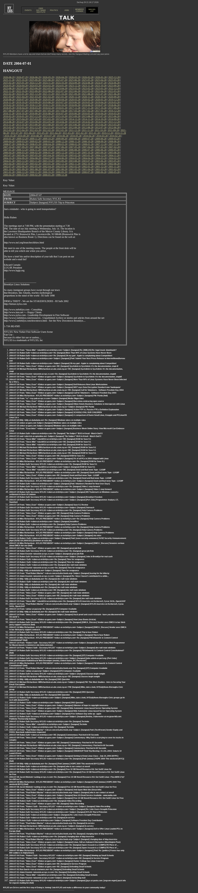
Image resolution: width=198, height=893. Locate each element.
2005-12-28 (61, 152)
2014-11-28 (87, 119)
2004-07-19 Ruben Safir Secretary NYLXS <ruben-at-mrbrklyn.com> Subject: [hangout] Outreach (51, 507)
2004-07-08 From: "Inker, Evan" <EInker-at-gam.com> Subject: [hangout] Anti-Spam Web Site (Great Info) (55, 790)
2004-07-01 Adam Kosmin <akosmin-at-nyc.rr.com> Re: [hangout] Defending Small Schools (49, 872)
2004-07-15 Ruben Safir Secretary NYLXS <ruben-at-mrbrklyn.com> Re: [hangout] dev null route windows (55, 598)
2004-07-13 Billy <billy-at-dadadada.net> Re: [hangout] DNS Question (39, 679)
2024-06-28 (114, 83)
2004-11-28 (114, 155)
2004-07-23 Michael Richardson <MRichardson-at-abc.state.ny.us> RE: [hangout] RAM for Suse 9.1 (52, 447)
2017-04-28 (61, 110)
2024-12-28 (35, 83)
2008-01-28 (87, 144)
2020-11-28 (87, 97)
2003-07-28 (87, 161)
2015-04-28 (22, 119)
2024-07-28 (100, 83)
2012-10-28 (61, 127)
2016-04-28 (100, 113)
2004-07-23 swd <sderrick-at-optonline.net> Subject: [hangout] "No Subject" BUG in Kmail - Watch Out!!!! (55, 436)
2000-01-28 (48, 175)
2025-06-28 (74, 80)
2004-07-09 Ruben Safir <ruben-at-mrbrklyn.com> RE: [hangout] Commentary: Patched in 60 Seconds (54, 735)
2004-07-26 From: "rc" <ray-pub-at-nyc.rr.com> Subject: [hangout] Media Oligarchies (46, 398)
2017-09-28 (114, 108)
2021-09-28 (74, 94)
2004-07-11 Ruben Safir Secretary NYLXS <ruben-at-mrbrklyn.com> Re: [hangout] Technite (49, 721)
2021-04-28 (22, 97)
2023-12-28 (74, 85)
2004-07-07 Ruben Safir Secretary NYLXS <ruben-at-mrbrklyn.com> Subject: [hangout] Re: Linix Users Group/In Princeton (62, 809)
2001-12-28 (101, 166)
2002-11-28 (74, 163)
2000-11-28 (35, 172)
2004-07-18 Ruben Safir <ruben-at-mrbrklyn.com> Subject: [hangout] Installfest (44, 521)
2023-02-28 (87, 88)
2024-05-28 (9, 85)
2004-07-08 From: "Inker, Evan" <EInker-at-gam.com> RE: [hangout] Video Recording (46, 804)
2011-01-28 (94, 133)
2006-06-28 (100, 150)
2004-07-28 (48, 158)
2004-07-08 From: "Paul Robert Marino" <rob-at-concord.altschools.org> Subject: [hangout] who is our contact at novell (61, 792)
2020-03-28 (74, 99)
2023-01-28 (101, 88)
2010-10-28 (10, 136)
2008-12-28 (61, 141)
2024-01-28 (61, 85)
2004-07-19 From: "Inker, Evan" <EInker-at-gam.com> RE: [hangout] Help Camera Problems (49, 513)
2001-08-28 (35, 169)
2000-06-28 (100, 172)
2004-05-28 (74, 158)
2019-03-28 (114, 102)
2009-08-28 (74, 138)
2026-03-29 (74, 77)
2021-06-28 (114, 94)
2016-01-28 (22, 116)
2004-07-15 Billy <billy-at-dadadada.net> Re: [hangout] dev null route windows (43, 579)
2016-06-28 (74, 113)
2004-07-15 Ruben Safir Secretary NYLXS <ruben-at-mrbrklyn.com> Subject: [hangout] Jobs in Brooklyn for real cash (60, 556)
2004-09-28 (22, 158)
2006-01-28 (48, 152)
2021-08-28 (87, 94)
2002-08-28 (114, 163)
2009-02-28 (35, 141)
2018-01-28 (61, 108)
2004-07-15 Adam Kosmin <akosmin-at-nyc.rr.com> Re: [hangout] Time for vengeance (47, 568)
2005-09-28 (100, 152)
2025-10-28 (22, 80)
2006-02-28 (35, 152)
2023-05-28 (48, 88)
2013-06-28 (74, 124)
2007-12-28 (101, 144)
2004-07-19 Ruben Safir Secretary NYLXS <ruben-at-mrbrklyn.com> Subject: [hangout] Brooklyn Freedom (55, 497)
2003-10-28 (48, 161)
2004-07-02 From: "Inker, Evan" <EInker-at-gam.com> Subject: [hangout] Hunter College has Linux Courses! (56, 861)
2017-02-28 (87, 110)
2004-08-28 (35, 158)
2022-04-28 (100, 91)
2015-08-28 (87, 116)
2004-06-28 (61, 158)
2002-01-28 (87, 166)
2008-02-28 (74, 144)
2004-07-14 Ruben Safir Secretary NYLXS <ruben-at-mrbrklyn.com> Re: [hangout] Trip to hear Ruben (53, 632)
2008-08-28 (114, 141)
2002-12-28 (61, 163)
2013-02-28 (9, 127)
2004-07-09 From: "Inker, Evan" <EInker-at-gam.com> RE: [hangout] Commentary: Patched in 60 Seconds (55, 743)
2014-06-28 (35, 122)
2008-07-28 (9, 144)
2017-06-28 (35, 110)
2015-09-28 (74, 116)
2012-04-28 (22, 130)
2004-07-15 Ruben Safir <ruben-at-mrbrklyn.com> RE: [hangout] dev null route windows (47, 590)
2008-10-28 (87, 141)
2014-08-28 (9, 122)
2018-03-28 (35, 108)
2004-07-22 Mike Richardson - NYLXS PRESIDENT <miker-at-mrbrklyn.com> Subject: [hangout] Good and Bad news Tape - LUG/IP (66, 481)
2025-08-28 (48, 80)
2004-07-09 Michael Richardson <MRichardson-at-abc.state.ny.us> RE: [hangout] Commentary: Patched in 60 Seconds (61, 745)
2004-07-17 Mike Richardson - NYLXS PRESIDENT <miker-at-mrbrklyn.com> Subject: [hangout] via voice (55, 535)
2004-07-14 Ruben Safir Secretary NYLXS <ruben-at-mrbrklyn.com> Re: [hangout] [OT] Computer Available (56, 655)
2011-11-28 (87, 130)
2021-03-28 (35, 97)
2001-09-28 (22, 169)
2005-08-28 (114, 152)
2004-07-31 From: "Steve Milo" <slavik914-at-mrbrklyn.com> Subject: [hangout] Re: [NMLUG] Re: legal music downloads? (62, 350)
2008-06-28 (22, 144)
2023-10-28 (100, 85)
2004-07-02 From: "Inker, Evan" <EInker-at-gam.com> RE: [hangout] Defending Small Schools (50, 867)
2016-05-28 (87, 113)
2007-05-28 (74, 147)
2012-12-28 (35, 127)
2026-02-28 (87, 77)
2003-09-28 (61, 161)
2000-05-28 (114, 172)
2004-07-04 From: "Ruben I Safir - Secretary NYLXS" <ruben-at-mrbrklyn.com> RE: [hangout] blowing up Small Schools (61, 855)
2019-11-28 (8, 102)
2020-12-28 (74, 97)
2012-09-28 (74, 127)
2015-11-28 (48, 116)
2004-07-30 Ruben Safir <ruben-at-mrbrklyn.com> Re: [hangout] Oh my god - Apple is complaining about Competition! (60, 356)
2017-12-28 (74, 108)
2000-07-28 (87, 172)
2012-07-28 (100, 127)
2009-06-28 (100, 138)
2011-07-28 (16, 133)
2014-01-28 (101, 122)
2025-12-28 (114, 77)
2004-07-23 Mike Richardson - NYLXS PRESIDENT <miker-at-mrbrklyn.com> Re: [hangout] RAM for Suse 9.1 (57, 461)
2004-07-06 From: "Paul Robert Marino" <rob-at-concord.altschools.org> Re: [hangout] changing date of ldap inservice (61, 834)
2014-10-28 (100, 119)
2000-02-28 (35, 175)
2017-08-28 (9, 110)
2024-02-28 (48, 85)
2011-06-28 (29, 133)
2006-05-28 (114, 150)
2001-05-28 (74, 169)
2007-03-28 (101, 147)
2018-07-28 (100, 105)
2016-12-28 (114, 110)
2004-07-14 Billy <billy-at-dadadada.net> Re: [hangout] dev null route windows (43, 612)
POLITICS (54, 10)
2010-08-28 (36, 136)
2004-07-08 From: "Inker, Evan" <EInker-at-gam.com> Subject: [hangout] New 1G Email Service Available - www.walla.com (63, 795)
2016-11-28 (8, 113)
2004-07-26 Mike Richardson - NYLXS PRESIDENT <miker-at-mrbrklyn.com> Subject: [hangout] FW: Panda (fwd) (58, 396)
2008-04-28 (48, 144)
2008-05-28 (35, 144)
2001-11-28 (114, 166)
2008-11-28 (74, 141)
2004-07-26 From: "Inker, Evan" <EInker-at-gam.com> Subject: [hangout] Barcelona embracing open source (56, 401)
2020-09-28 (114, 97)
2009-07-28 (87, 138)
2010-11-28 (120, 133)
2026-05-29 (48, 77)
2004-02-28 (114, 158)
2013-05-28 (87, 124)
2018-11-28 (48, 105)
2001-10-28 (9, 169)
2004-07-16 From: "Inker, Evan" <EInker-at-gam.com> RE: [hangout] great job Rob (45, 548)
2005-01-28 (87, 155)
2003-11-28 (35, 161)
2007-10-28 (9, 147)
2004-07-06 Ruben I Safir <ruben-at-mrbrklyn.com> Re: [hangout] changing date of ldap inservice (51, 836)
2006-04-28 (9, 152)
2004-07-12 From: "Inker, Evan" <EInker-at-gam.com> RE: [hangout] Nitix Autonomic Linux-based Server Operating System (63, 708)
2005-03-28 (61, 155)
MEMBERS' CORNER (79, 10)
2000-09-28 (61, 172)
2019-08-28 (48, 102)
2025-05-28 (87, 80)
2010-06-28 (62, 136)
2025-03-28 (114, 80)
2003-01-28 (48, 163)
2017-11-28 (87, 108)
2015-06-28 (114, 116)
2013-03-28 (114, 124)
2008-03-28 (61, 144)
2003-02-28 (35, 163)
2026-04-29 (61, 77)
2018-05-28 (9, 108)
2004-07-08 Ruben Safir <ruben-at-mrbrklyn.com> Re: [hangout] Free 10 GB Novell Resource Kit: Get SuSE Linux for (60, 769)
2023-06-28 (35, 88)
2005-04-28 (48, 155)
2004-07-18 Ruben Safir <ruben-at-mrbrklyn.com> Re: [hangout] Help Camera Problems (47, 524)
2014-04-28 (61, 122)
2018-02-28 (48, 108)
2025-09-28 (35, 80)
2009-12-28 (22, 138)
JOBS (66, 10)
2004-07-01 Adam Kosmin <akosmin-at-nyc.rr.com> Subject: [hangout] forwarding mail (47, 878)
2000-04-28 (9, 175)
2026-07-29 (22, 77)
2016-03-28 (114, 113)
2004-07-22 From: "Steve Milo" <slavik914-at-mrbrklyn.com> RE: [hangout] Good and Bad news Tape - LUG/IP (57, 470)
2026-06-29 (35, 77)
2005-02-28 (74, 155)
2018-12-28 (35, 105)
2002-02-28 (74, 166)
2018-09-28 (74, 105)
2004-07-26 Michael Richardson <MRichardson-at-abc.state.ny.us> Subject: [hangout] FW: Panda (51, 407)
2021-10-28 (61, 94)
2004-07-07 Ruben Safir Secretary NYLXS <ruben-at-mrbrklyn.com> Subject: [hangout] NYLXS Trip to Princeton (58, 812)
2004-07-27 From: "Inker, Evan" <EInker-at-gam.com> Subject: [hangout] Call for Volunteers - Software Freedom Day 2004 (62, 393)
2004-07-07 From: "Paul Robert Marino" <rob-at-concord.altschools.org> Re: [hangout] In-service (52, 823)
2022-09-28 (35, 91)
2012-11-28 (48, 127)
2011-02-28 (81, 133)
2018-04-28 (22, 108)
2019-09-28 (35, 102)
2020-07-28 (22, 99)
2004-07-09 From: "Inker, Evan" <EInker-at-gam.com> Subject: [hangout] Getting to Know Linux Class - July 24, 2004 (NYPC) (63, 756)
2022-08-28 (48, 91)
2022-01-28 (22, 94)
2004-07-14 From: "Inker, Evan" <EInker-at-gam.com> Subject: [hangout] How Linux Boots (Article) (52, 619)
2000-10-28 (48, 172)
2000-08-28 (74, 172)
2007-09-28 (22, 147)
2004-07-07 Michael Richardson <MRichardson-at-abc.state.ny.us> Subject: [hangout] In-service (51, 826)
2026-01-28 (101, 77)
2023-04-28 (61, 88)
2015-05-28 (9, 119)
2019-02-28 (9, 105)
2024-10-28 (61, 83)
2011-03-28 (68, 133)
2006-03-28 (22, 152)
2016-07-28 (61, 113)
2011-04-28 (55, 133)
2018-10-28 (61, 105)
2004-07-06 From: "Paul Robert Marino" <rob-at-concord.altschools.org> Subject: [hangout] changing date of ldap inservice (63, 839)
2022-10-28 (22, 91)
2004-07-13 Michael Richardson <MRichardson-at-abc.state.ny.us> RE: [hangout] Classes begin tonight (54, 676)
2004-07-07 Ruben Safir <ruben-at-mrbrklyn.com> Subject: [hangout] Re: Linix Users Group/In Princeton (55, 815)
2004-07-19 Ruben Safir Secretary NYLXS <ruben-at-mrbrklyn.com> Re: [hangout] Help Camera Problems (55, 510)
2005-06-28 (22, 155)
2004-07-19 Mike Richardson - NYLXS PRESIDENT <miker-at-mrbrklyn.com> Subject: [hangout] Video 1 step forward (60, 489)
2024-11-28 (48, 83)
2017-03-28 (74, 110)
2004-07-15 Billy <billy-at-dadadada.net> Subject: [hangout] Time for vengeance (44, 570)
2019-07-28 (61, 102)
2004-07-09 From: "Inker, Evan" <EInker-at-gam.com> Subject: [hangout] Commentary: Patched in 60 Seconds (57, 748)
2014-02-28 (87, 122)
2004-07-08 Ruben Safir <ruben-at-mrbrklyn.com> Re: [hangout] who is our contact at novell (49, 766)
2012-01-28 (61, 130)
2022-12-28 (114, 88)
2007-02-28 (114, 147)
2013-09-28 (35, 124)
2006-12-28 (22, 150)
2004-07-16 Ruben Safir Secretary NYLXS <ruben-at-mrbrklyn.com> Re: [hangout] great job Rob (51, 551)
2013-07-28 (61, 124)
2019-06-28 (74, 102)
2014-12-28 (74, 119)
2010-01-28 (9, 138)
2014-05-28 (48, 122)
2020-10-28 (100, 97)
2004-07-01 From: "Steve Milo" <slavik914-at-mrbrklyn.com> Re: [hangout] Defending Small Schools (53, 875)
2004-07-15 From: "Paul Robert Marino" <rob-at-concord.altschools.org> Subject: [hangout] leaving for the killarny (59, 573)
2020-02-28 (87, 99)
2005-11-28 (74, 152)
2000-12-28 (22, 172)
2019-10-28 (22, 102)
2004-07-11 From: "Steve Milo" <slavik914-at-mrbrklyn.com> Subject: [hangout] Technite (48, 724)
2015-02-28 (48, 119)
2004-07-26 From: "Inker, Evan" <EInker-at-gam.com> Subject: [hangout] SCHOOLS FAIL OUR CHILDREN (55, 412)
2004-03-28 (101, 158)
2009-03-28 (22, 141)
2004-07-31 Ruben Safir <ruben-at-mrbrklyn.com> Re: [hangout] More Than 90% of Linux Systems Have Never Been (60, 353)
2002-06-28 (22, 166)
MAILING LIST (91, 10)
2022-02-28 (9, 94)
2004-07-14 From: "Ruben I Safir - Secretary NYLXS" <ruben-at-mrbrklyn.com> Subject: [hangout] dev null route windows (62, 648)
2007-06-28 (61, 147)
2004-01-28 (9, 161)
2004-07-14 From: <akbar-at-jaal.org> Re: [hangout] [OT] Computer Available (43, 609)
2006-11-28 (35, 150)
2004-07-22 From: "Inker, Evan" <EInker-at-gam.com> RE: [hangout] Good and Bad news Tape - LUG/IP (54, 475)
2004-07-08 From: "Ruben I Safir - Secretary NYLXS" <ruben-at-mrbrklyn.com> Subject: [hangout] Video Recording (59, 806)
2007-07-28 (48, 147)
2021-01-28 (61, 97)
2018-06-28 (114, 105)
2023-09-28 (114, 85)
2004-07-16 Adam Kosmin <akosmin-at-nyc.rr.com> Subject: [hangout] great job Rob (46, 554)
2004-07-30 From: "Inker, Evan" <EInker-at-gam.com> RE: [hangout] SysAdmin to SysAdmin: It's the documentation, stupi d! (63, 366)
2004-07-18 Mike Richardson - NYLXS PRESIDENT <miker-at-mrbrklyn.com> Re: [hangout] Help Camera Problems (59, 519)
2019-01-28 (22, 105)
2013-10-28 (22, 124)
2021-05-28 (9, 97)
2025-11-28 (8, 80)
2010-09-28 (23, 136)
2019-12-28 (114, 99)
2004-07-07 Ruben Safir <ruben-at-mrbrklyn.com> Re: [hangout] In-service (42, 818)
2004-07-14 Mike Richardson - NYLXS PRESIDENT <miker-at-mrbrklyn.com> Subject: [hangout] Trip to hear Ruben (59, 635)
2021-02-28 (48, 97)
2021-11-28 (48, 94)
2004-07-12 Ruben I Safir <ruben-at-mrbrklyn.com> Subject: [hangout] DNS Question (46, 703)
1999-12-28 (61, 175)
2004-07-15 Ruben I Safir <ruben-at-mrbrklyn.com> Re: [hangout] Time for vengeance (46, 559)
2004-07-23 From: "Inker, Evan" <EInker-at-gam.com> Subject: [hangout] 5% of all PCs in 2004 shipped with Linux (59, 459)
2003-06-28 (100, 161)
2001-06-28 (61, 169)
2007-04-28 (87, 147)
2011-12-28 (74, 130)
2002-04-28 (48, 166)
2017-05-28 (48, 110)
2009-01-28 (48, 141)
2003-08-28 (74, 161)
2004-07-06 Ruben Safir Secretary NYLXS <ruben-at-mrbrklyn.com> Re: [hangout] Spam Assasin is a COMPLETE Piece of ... (63, 845)
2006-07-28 (87, 150)
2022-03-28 (114, 91)
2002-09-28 (100, 163)
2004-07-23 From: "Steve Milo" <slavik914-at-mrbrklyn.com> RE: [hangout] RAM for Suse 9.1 (50, 439)
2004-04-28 (87, 158)
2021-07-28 (100, 94)
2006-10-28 (48, 150)
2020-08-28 (9, 99)
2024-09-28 (74, 83)
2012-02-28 (48, 130)
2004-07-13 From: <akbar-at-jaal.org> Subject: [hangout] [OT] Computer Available (45, 671)
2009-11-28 (35, 138)
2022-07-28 (61, 91)
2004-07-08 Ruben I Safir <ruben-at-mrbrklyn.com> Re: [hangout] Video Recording (45, 801)
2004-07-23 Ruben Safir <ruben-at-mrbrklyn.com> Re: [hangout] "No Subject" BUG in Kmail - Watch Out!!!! (56, 433)
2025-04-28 (100, 80)
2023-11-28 (87, 85)
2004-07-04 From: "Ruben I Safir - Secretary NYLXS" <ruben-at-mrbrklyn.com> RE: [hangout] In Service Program (59, 858)
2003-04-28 (9, 163)
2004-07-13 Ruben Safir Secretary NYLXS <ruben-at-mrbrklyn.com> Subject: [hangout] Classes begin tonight (57, 674)
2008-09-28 (100, 141)
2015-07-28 (100, 116)
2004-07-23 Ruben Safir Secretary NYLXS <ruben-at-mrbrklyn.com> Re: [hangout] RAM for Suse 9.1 (53, 464)
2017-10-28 (100, 108)
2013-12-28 (114, 122)
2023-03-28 (74, 88)
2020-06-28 (35, 99)
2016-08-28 (48, 113)
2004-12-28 (101, 155)
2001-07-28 (48, 169)
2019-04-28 (100, 102)
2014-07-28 (22, 122)
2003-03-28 (22, 163)
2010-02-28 (115, 136)
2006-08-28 (74, 150)
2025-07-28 (61, 80)
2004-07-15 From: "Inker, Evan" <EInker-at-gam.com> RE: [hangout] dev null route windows (49, 593)
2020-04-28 (61, 99)
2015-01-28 (61, 119)
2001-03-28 (101, 169)
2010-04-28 (89, 136)
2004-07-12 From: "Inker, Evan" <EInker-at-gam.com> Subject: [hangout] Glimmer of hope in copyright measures (58, 705)
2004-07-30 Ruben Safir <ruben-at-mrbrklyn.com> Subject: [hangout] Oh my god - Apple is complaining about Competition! (62, 363)
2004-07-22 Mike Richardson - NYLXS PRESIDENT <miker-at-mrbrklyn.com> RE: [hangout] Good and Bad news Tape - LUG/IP (64, 472)
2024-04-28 (22, 85)
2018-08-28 (87, 105)
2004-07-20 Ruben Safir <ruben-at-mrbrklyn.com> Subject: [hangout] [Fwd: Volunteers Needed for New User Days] (59, 484)
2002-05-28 (35, 166)
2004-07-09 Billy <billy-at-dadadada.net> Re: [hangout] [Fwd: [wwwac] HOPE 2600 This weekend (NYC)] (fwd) (56, 764)
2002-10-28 (87, 163)
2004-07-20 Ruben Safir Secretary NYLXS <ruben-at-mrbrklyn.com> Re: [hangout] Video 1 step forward (54, 486)
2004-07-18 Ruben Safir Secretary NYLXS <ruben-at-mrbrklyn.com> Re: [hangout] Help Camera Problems (55, 530)
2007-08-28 (35, 147)
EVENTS (28, 10)
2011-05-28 (42, 133)
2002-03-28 (61, 166)
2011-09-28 (113, 130)
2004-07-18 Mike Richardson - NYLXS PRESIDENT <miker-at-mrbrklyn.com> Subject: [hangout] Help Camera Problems (61, 533)
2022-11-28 (8, 91)
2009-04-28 (9, 141)
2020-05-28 (48, 99)
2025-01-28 (22, 83)
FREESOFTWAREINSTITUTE (41, 10)
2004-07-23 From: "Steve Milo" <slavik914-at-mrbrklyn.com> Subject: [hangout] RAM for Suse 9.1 (52, 467)
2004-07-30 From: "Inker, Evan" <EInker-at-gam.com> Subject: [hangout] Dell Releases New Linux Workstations (58, 384)
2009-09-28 (61, 138)
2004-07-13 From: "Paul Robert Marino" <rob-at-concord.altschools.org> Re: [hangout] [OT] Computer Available (58, 668)
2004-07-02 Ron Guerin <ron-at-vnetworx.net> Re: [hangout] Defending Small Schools (46, 869)
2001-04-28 (87, 169)
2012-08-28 (87, 127)
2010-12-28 (107, 133)
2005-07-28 (9, 155)
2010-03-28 (102, 136)
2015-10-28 (61, 116)
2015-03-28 (35, 119)
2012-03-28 (35, 130)
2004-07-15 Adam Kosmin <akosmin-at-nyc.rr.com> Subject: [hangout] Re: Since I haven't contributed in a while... (59, 576)
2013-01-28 (22, 127)
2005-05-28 (35, 155)
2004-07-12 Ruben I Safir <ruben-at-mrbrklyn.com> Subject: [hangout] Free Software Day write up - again (55, 714)
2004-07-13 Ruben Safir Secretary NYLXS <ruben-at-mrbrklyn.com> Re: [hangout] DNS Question (51, 692)
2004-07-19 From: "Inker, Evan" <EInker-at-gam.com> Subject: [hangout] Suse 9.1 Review (48, 505)
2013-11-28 (8, 124)
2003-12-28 (22, 161)
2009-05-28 (114, 138)
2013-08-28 (48, 124)
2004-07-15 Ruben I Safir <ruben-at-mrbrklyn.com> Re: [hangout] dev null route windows (48, 565)
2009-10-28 (48, 138)
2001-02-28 (114, 169)
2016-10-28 (22, 113)
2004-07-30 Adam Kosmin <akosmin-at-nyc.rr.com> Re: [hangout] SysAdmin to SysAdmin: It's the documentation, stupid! (62, 374)
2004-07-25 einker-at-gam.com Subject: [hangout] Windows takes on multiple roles (45, 423)
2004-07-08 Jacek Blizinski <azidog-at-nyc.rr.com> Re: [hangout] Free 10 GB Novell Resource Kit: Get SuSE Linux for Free (63, 787)
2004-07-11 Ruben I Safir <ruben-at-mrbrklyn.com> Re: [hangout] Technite (41, 727)
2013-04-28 (100, 124)
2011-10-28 (100, 130)
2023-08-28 (9, 88)
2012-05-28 (9, 130)
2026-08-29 (9, 77)
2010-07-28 (49, 136)
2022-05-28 (87, 91)
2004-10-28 (9, 158)
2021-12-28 (35, 94)
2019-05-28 (87, 102)
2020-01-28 (101, 99)
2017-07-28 (22, 110)
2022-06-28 (74, 91)
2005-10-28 (87, 152)
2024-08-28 (87, 83)
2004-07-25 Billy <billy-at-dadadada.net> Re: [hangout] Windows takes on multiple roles (47, 420)
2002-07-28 (9, 166)
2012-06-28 (114, 127)
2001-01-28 (9, 172)
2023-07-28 (22, 88)
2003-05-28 (114, 161)
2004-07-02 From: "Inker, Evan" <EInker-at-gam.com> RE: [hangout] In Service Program (47, 864)
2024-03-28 (35, 85)
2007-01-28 (9, 150)
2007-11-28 (114, 144)
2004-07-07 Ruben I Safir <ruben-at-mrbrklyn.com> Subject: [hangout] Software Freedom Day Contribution (56, 820)
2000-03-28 (22, 175)
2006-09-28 (61, 150)
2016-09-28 (35, 113)
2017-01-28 (101, 110)
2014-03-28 (74, 122)
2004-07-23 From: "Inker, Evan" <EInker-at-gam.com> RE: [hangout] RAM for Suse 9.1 (47, 456)
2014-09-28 (114, 119)
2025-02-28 (9, 83)
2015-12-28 (35, 116)
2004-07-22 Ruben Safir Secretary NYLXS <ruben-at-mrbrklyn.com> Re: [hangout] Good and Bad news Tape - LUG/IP (60, 478)
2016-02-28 (9, 116)
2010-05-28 (75, 136)
